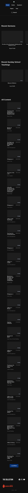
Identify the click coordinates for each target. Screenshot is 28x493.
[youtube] (24, 480)
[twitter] (22, 480)
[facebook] (19, 480)
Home (7, 5)
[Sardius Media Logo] (8, 487)
